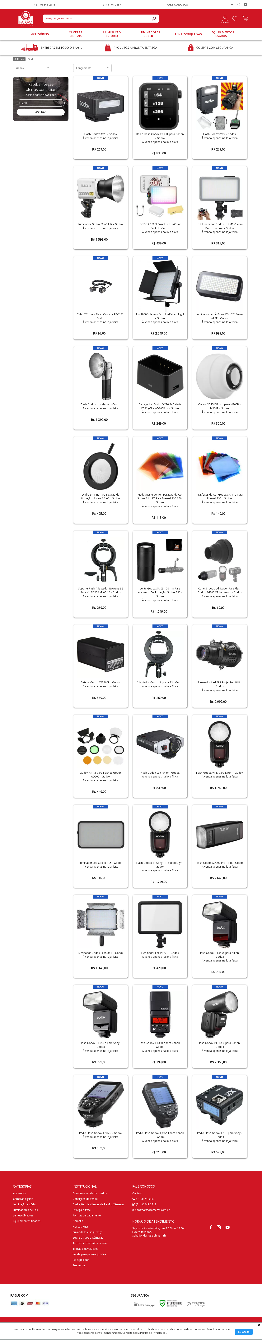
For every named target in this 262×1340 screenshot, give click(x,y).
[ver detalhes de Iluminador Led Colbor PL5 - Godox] (100, 846)
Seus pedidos (81, 1260)
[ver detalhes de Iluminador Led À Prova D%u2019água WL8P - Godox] (219, 297)
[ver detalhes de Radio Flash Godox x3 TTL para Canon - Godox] (160, 117)
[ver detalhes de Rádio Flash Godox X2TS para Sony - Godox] (219, 1116)
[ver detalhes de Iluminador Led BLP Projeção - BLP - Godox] (219, 665)
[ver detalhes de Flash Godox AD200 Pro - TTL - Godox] (219, 846)
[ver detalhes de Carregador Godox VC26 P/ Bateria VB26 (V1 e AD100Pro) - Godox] (160, 387)
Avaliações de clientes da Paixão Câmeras (98, 1204)
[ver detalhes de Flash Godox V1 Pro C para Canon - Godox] (219, 1026)
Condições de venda (85, 1199)
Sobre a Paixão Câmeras (88, 1237)
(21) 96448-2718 (44, 4)
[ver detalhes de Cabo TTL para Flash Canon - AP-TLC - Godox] (100, 297)
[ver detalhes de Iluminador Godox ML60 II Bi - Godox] (100, 207)
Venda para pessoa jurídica (89, 1254)
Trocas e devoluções (85, 1248)
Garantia (78, 1221)
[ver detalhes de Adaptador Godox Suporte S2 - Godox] (160, 665)
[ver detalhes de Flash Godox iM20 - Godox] (100, 117)
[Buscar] (154, 19)
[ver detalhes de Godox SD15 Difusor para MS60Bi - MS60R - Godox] (219, 387)
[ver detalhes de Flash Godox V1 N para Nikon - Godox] (219, 756)
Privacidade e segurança (87, 1232)
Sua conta (79, 1265)
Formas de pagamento (87, 1215)
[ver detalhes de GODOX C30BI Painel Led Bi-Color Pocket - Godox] (160, 207)
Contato (137, 1193)
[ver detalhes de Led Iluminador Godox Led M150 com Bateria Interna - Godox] (219, 207)
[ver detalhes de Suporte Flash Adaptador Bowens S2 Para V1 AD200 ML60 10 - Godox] (100, 574)
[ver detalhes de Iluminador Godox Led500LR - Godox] (100, 936)
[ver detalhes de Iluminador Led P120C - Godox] (160, 936)
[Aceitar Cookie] (244, 1332)
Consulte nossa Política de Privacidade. (144, 1332)
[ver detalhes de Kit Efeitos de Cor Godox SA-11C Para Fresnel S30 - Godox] (219, 479)
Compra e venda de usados (90, 1193)
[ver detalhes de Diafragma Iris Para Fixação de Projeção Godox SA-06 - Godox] (100, 479)
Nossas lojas (81, 1226)
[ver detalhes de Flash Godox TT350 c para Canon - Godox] (160, 1026)
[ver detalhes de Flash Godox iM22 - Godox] (219, 117)
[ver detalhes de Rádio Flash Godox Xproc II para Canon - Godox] (160, 1116)
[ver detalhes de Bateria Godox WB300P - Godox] (100, 665)
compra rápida (101, 108)
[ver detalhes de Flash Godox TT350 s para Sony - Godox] (100, 1026)
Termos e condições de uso (90, 1243)
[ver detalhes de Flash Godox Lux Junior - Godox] (160, 756)
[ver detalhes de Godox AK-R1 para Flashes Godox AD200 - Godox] (100, 756)
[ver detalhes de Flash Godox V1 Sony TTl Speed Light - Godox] (160, 846)
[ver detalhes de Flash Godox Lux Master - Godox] (100, 387)
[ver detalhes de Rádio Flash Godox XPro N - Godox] (100, 1116)
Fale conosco (177, 4)
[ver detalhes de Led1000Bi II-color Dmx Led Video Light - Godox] (160, 297)
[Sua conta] (223, 18)
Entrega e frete (82, 1210)
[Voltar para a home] (25, 17)
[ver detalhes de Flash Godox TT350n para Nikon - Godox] (219, 936)
